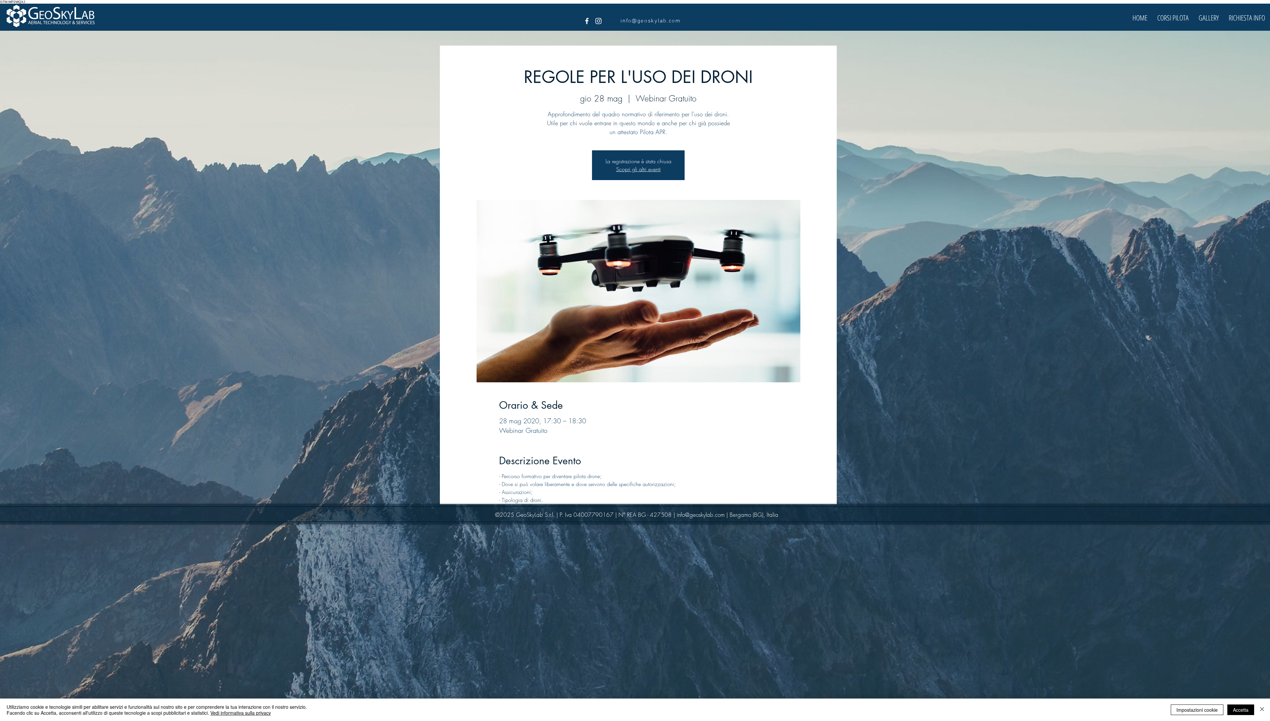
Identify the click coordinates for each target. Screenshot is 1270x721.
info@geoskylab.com (701, 514)
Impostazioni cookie (1197, 709)
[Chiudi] (1262, 710)
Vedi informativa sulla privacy (240, 712)
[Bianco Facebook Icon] (587, 21)
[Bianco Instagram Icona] (598, 21)
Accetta (1241, 709)
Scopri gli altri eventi (638, 169)
